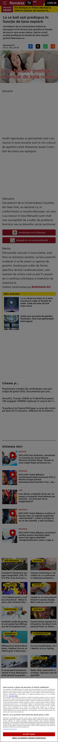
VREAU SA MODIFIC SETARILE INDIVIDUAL (29, 738)
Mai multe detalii (13, 696)
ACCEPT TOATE (29, 734)
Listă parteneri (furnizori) (10, 729)
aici (33, 705)
